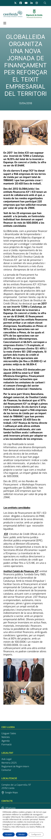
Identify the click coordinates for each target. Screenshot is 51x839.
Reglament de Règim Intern (15, 766)
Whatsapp (10, 808)
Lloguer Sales (8, 733)
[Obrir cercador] (45, 3)
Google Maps (11, 792)
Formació (6, 744)
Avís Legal (6, 759)
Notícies (5, 737)
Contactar (6, 770)
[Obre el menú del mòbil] (4, 23)
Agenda (5, 740)
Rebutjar (21, 834)
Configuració (36, 834)
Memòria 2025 (9, 762)
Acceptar (8, 834)
